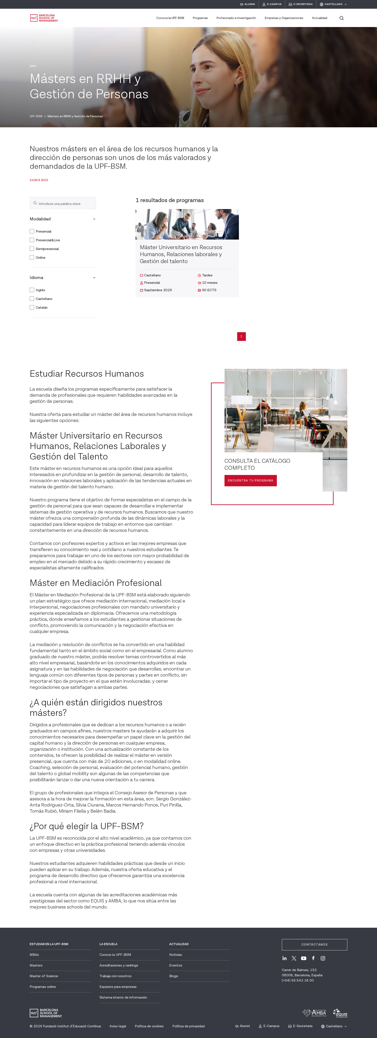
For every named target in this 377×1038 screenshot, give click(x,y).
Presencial (43, 231)
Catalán (42, 307)
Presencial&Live (48, 240)
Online (40, 257)
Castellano (44, 299)
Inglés (40, 290)
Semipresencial (47, 249)
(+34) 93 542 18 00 (298, 980)
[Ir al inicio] (44, 18)
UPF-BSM (36, 116)
